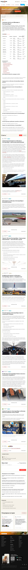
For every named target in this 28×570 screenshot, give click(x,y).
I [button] (4, 464)
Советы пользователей (6, 72)
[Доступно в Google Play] (19, 557)
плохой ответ (24, 463)
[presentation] (14, 467)
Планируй (11, 544)
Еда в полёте (5, 71)
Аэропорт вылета (5, 68)
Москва (20, 150)
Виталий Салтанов (6, 310)
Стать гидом (11, 538)
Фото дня (11, 542)
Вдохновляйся (12, 540)
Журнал (11, 541)
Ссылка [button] (8, 464)
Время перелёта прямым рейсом (7, 64)
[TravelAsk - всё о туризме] (4, 1)
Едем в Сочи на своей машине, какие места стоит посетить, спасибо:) (12, 496)
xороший (21, 463)
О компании (2, 539)
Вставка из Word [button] (10, 464)
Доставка (2, 540)
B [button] (3, 464)
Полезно (5, 231)
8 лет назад (5, 236)
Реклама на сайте (3, 542)
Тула (16, 518)
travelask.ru (14, 565)
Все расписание (5, 61)
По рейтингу (24, 135)
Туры (19, 539)
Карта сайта (2, 543)
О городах (3, 4)
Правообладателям (3, 538)
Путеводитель (12, 548)
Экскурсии (20, 541)
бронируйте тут (17, 190)
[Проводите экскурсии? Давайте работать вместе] (14, 533)
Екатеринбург (4, 151)
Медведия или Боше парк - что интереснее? (8, 485)
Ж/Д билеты (20, 543)
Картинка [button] (9, 464)
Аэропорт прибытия (6, 69)
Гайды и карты (12, 549)
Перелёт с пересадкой (6, 65)
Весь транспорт (20, 542)
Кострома (3, 518)
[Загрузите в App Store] (19, 559)
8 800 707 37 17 (3, 564)
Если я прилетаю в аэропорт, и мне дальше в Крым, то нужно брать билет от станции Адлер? (13, 478)
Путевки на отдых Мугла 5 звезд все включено (9, 508)
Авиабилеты (20, 538)
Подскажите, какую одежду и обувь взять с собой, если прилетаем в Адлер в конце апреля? (14, 494)
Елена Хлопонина (6, 198)
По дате (21, 135)
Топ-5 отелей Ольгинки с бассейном (8, 506)
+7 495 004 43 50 (8, 564)
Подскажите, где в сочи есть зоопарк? (7, 487)
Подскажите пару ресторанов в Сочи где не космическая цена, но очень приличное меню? (14, 475)
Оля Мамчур (5, 138)
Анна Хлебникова (6, 235)
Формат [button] (2, 464)
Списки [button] (7, 464)
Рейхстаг (4, 503)
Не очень (9, 231)
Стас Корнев (5, 408)
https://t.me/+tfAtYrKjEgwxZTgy (15, 448)
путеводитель (4, 2)
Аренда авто (20, 540)
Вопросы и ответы (12, 550)
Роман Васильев (6, 371)
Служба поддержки (3, 541)
